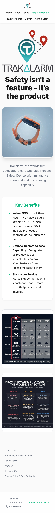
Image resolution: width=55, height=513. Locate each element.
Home (9, 12)
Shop (26, 12)
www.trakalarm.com (39, 502)
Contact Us (10, 450)
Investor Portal (15, 18)
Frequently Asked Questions (18, 455)
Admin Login (41, 18)
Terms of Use (11, 471)
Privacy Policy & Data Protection (20, 476)
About (18, 12)
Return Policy (11, 460)
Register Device (40, 12)
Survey (29, 18)
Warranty (9, 466)
